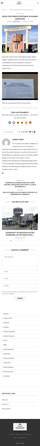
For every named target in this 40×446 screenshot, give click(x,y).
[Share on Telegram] (30, 132)
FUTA (5, 340)
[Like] (9, 122)
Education (6, 322)
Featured (6, 327)
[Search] (38, 3)
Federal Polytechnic (9, 331)
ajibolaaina (16, 21)
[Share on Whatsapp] (28, 132)
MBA (5, 345)
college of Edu (8, 318)
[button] (4, 223)
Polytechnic (7, 354)
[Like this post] (19, 132)
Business (6, 314)
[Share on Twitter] (24, 132)
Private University (9, 358)
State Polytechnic (9, 367)
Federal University (9, 336)
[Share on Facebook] (21, 132)
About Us (5, 400)
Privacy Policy (6, 408)
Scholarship (7, 362)
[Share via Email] (34, 132)
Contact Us (5, 404)
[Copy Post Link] (32, 132)
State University (8, 371)
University (7, 376)
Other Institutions (9, 349)
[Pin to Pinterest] (26, 132)
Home (3, 9)
